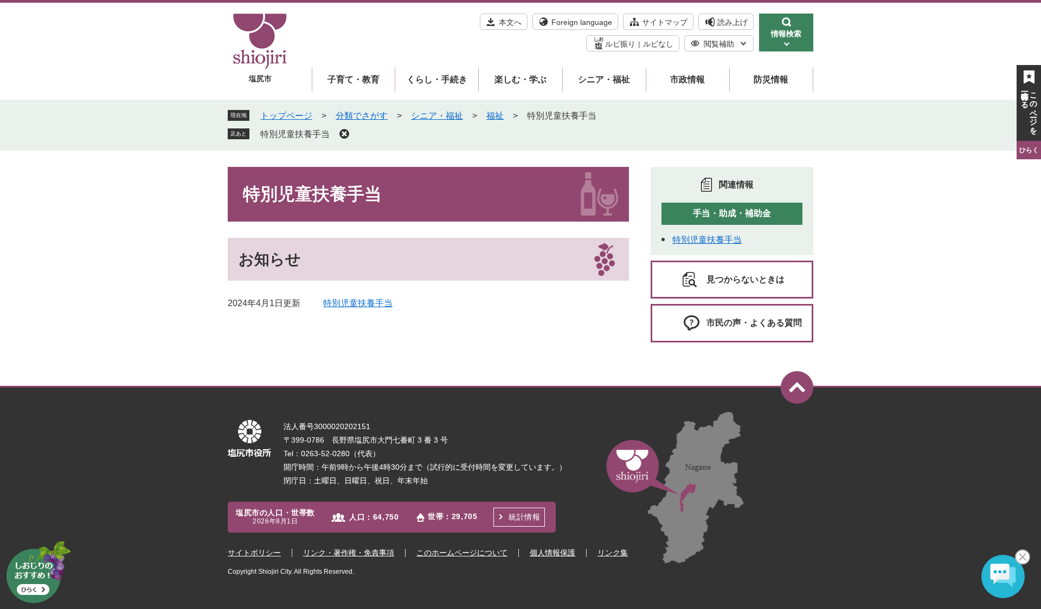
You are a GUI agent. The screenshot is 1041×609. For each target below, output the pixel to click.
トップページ (286, 115)
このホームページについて (461, 552)
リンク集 (612, 552)
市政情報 (687, 79)
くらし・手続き (437, 79)
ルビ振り (620, 44)
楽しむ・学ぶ (520, 79)
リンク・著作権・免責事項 (348, 552)
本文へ (510, 22)
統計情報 (524, 517)
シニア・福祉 (604, 79)
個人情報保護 (552, 552)
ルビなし (658, 44)
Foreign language (581, 22)
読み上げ (732, 22)
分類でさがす (362, 115)
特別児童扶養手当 (295, 134)
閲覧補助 (719, 44)
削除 (344, 134)
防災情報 (771, 79)
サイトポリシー (254, 552)
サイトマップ (664, 22)
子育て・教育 (353, 79)
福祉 (495, 115)
